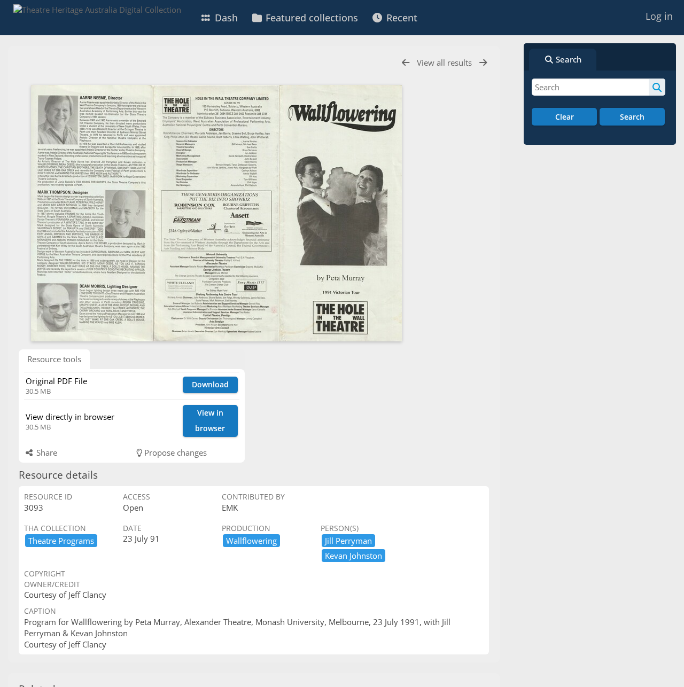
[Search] (657, 87)
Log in (659, 16)
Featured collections (310, 17)
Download (210, 384)
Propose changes (174, 452)
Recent (400, 17)
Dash (225, 17)
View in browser (210, 420)
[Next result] (483, 62)
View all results (445, 62)
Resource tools (54, 359)
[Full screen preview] (216, 213)
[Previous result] (405, 62)
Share (45, 452)
